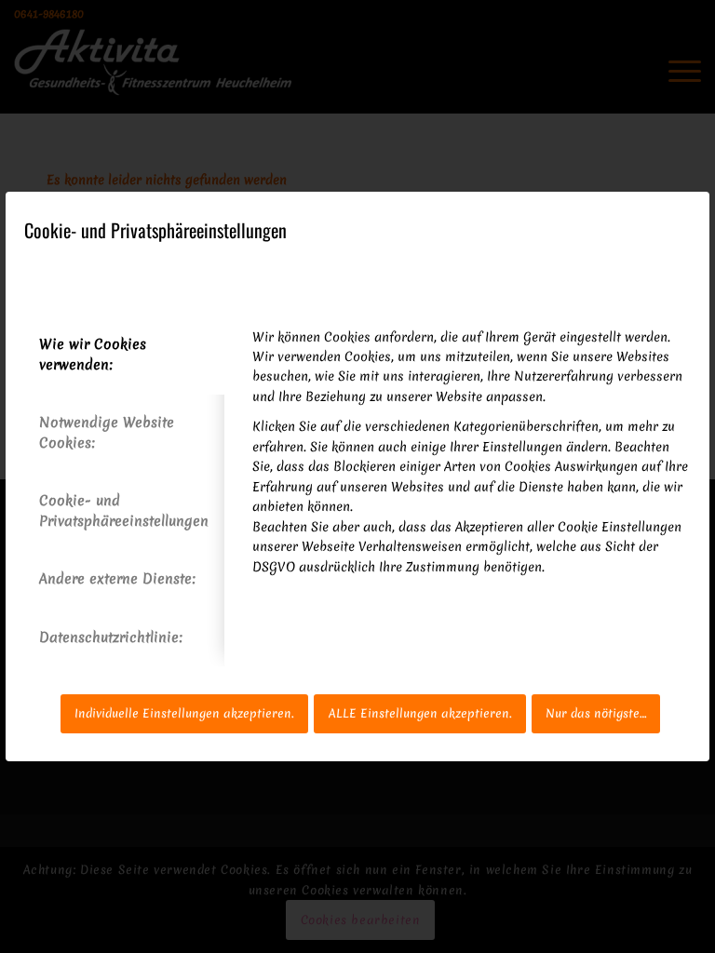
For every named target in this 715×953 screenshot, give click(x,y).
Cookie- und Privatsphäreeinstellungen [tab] (124, 510)
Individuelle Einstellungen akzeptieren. (184, 713)
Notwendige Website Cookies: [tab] (106, 432)
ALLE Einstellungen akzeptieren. (420, 713)
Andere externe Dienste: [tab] (117, 579)
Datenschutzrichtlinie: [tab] (110, 637)
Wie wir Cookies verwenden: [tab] (92, 354)
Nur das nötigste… (596, 713)
